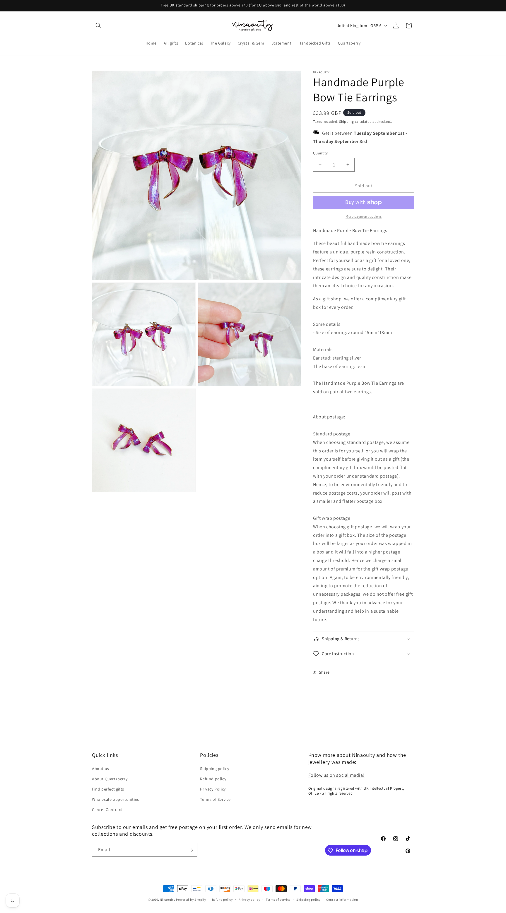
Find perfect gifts (108, 788)
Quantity (320, 153)
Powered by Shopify (191, 899)
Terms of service (278, 899)
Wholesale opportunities (115, 799)
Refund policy (213, 778)
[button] (98, 25)
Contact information (342, 899)
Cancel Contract (107, 809)
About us (100, 768)
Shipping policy (214, 768)
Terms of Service (215, 799)
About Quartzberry (109, 778)
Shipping (346, 121)
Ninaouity (167, 899)
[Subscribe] (190, 850)
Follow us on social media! (336, 775)
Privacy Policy (212, 788)
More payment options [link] (364, 216)
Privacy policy (249, 899)
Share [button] (324, 672)
